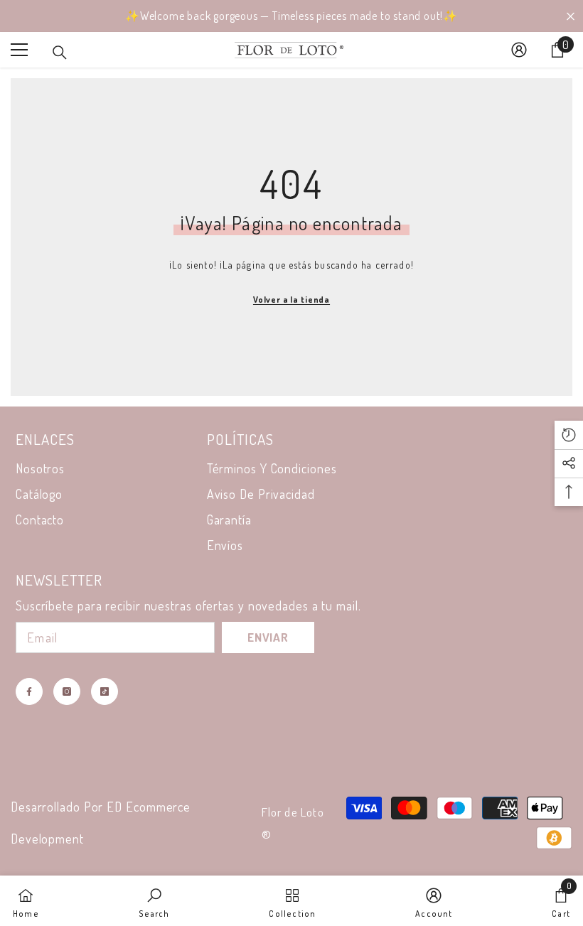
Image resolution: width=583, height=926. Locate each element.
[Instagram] (66, 691)
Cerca (570, 16)
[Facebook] (29, 691)
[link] (154, 900)
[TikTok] (104, 691)
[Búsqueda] (59, 52)
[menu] (19, 49)
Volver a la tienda (291, 299)
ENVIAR (268, 637)
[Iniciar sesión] (519, 50)
